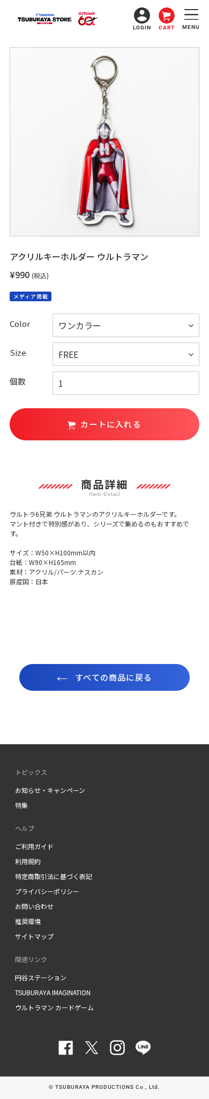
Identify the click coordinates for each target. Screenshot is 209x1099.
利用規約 (28, 861)
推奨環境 (28, 921)
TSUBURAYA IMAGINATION (53, 992)
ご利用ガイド (34, 846)
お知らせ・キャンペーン (50, 790)
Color (20, 323)
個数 (18, 381)
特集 (21, 805)
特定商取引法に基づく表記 (53, 876)
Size (18, 352)
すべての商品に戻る (112, 677)
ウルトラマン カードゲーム (54, 1007)
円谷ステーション (40, 977)
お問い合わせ (34, 906)
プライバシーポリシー (47, 891)
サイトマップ (34, 936)
